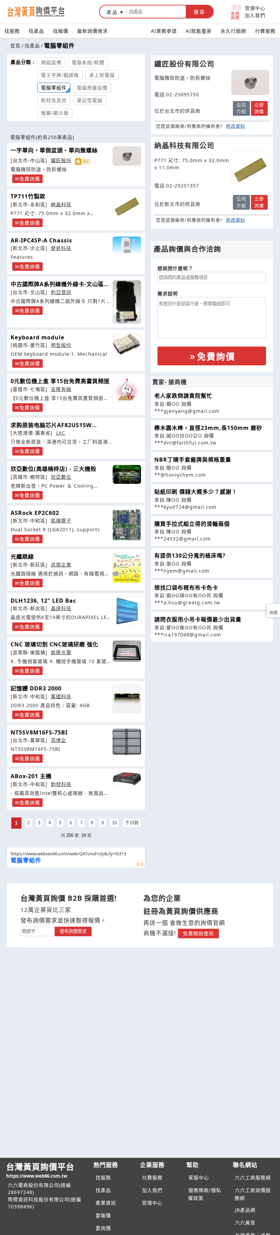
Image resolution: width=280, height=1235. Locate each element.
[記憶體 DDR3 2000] (126, 698)
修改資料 (235, 126)
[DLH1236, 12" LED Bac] (126, 611)
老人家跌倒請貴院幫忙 (183, 395)
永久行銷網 (233, 31)
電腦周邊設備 (92, 87)
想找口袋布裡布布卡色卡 (186, 587)
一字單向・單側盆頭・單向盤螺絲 (54, 150)
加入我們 (255, 15)
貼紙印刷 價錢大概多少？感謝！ (195, 491)
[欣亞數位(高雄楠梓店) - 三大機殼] (126, 474)
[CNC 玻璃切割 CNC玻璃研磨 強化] (126, 651)
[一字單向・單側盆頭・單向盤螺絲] (126, 156)
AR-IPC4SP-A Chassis (41, 240)
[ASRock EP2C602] (126, 525)
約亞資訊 (61, 292)
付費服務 (265, 31)
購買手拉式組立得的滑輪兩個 (192, 524)
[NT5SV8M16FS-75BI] (126, 741)
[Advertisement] (211, 689)
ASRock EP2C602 (35, 513)
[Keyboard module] (126, 345)
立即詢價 (259, 108)
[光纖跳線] (126, 567)
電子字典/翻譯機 (60, 75)
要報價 (103, 1215)
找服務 (12, 31)
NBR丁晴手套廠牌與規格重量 (192, 459)
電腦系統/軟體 (88, 62)
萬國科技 (61, 696)
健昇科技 (61, 248)
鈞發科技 (61, 784)
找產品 (36, 31)
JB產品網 (245, 1210)
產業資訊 (106, 1202)
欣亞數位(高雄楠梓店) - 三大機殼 (53, 469)
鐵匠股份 (61, 160)
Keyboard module (38, 337)
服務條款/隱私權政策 (204, 1194)
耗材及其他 (54, 100)
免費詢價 (235, 15)
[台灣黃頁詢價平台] (42, 11)
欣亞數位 (61, 477)
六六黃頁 (245, 1222)
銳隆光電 (61, 652)
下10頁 (132, 822)
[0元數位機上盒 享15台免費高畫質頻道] (126, 389)
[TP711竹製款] (126, 206)
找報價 (60, 31)
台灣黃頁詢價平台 (40, 1170)
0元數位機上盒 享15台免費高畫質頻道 (60, 381)
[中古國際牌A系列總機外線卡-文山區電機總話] (126, 302)
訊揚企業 (61, 564)
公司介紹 (241, 108)
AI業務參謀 (164, 31)
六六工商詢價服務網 (253, 1194)
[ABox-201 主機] (126, 778)
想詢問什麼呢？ (175, 268)
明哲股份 (61, 345)
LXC (60, 433)
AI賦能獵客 (199, 31)
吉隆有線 (61, 389)
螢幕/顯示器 (55, 113)
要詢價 (103, 1228)
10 (114, 822)
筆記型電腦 (89, 100)
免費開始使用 (198, 933)
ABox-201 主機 (31, 776)
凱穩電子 (61, 520)
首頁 (15, 45)
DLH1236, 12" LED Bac (43, 600)
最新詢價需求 (92, 31)
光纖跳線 (22, 556)
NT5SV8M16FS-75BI (39, 732)
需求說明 (167, 293)
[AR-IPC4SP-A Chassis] (126, 245)
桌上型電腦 (102, 75)
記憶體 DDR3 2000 (36, 688)
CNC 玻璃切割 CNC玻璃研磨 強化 (54, 644)
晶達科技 (61, 608)
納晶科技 (61, 204)
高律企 (58, 740)
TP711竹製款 (28, 196)
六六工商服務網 (253, 1177)
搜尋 (199, 12)
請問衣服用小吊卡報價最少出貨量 (197, 619)
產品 (112, 12)
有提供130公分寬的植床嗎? (190, 555)
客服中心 (198, 1177)
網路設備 (51, 62)
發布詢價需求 (73, 931)
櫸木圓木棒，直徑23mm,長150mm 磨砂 (208, 428)
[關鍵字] (37, 931)
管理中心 (255, 8)
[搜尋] (156, 11)
